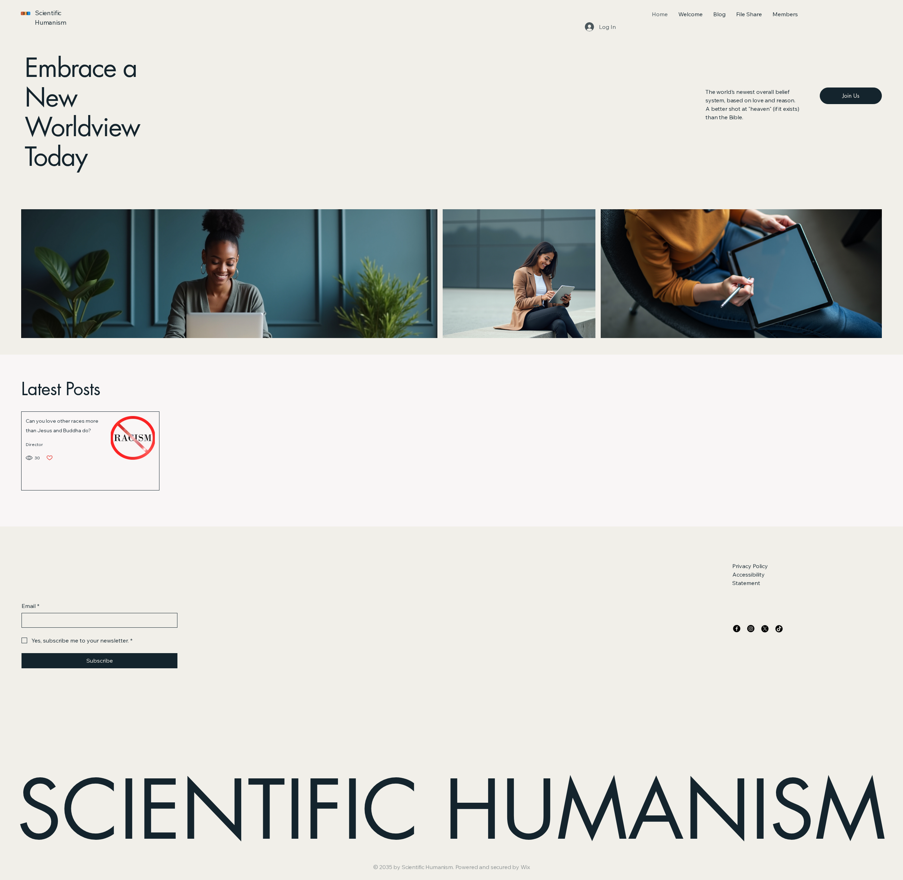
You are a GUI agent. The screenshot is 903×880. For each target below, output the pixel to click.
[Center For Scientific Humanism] (764, 628)
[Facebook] (736, 628)
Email (31, 605)
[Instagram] (750, 628)
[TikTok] (779, 628)
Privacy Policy (750, 565)
